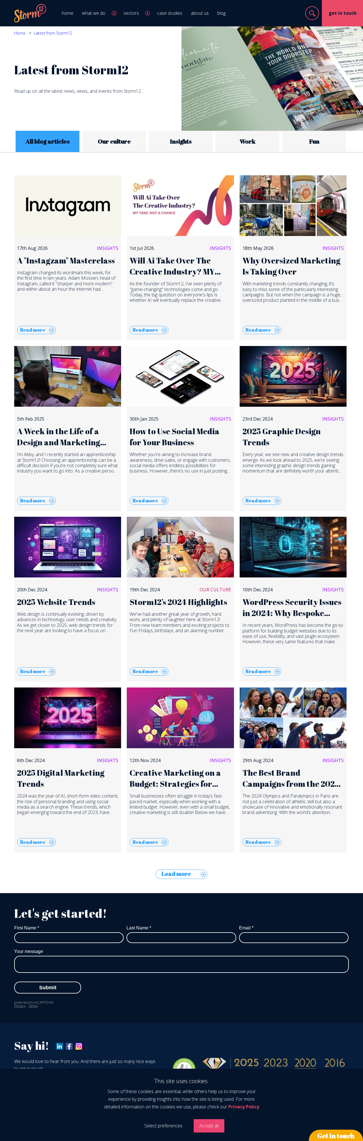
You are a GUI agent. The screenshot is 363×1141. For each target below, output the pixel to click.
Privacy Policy (243, 1107)
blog (221, 13)
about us (200, 13)
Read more (32, 330)
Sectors (131, 13)
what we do (93, 13)
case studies (169, 13)
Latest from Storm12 (53, 33)
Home (20, 33)
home (67, 13)
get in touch (342, 13)
